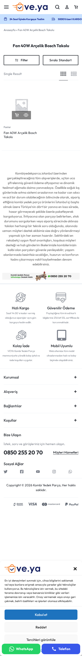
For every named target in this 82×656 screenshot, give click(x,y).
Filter (24, 60)
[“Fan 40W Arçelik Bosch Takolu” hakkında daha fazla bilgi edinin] (17, 115)
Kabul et (41, 614)
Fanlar (7, 127)
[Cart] (76, 7)
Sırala (60, 60)
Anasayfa (9, 30)
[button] (75, 568)
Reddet (41, 627)
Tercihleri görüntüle (41, 640)
